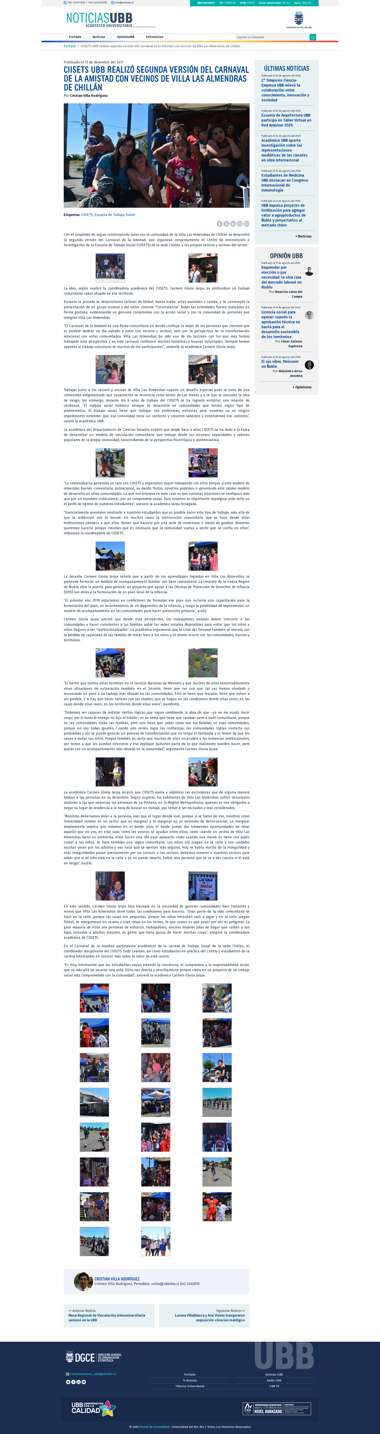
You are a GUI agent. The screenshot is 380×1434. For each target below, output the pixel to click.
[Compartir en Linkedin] (233, 223)
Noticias (99, 37)
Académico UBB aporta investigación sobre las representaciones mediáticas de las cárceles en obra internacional (284, 150)
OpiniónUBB (126, 37)
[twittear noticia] (226, 223)
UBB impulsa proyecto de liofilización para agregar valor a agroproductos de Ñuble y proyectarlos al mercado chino (283, 215)
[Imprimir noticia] (247, 223)
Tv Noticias (190, 1380)
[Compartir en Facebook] (220, 223)
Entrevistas (154, 37)
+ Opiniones (302, 387)
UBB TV (274, 1386)
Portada (75, 37)
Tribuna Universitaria (189, 1386)
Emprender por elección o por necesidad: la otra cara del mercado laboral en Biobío (281, 277)
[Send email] (240, 223)
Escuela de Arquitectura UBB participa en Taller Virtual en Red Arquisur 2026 (286, 120)
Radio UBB (274, 1380)
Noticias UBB (274, 1374)
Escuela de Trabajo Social (115, 215)
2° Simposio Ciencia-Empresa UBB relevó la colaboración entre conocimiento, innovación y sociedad (285, 90)
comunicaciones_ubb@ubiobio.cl (92, 1374)
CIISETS (87, 215)
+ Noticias (303, 236)
